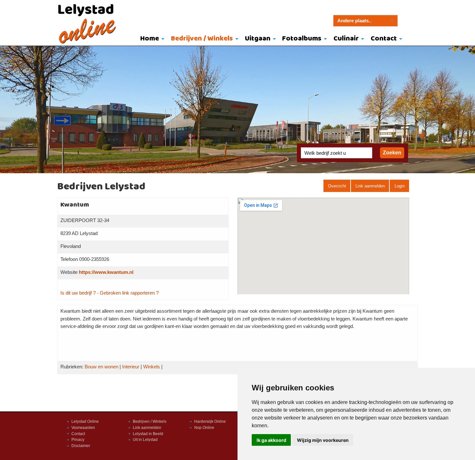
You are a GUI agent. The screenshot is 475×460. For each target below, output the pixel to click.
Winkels (151, 366)
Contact (384, 38)
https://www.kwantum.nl (106, 272)
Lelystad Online (85, 421)
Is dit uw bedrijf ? (78, 293)
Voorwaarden (83, 427)
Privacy (77, 439)
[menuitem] (151, 39)
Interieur (130, 366)
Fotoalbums (302, 38)
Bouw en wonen (101, 366)
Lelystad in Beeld (148, 434)
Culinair (346, 38)
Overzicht (337, 186)
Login (400, 186)
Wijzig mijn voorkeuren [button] (323, 440)
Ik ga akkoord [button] (271, 440)
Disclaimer (80, 445)
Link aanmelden (370, 186)
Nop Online (204, 427)
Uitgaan (257, 38)
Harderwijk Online (210, 421)
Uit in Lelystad (145, 439)
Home (149, 38)
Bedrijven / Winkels (202, 38)
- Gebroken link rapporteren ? (128, 293)
